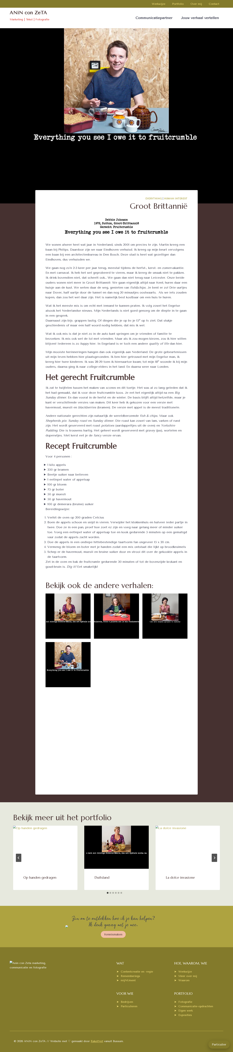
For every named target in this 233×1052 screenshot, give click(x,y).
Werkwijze (158, 3)
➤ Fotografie (183, 1001)
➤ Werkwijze (183, 971)
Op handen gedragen (39, 877)
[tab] (107, 893)
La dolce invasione (180, 877)
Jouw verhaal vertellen (200, 18)
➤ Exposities (183, 1015)
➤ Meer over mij (185, 976)
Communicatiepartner (154, 18)
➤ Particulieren (126, 1006)
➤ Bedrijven (124, 1001)
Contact (214, 3)
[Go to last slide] (18, 858)
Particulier (219, 1044)
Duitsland (101, 877)
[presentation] (45, 847)
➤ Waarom (182, 980)
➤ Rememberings (128, 976)
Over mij (196, 3)
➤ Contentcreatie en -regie (134, 971)
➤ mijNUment (126, 980)
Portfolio (178, 3)
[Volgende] (214, 858)
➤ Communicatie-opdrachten (193, 1006)
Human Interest (175, 198)
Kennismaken (113, 934)
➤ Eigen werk (183, 1010)
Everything (153, 198)
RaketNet (97, 1041)
